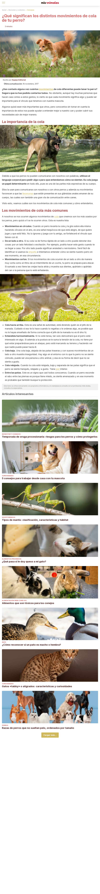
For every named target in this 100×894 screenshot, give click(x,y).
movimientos (46, 89)
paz (58, 369)
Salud (4, 10)
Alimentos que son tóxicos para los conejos (28, 603)
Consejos (30, 10)
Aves (4, 642)
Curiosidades (7, 476)
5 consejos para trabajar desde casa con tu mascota (33, 478)
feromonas (28, 193)
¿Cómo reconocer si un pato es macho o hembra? (31, 644)
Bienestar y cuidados (17, 10)
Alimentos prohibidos (11, 559)
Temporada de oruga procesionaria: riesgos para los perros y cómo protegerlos (49, 436)
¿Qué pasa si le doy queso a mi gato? (24, 561)
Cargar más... (50, 735)
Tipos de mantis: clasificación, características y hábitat (35, 519)
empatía (32, 252)
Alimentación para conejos (14, 600)
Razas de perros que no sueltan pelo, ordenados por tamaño (38, 727)
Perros (5, 725)
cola (56, 216)
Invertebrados (8, 517)
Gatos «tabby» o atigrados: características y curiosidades (37, 686)
